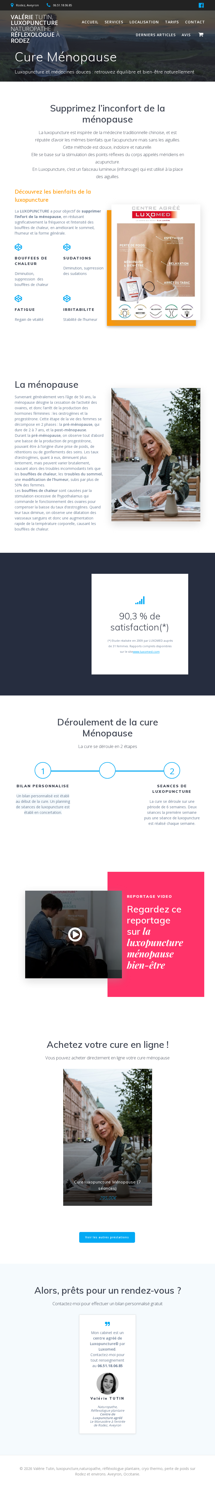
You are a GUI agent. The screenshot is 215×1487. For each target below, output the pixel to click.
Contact (195, 21)
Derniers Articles (156, 34)
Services (114, 21)
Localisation (144, 21)
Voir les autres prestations (107, 1237)
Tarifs (172, 21)
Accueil (90, 21)
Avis (186, 34)
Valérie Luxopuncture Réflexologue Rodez (35, 29)
